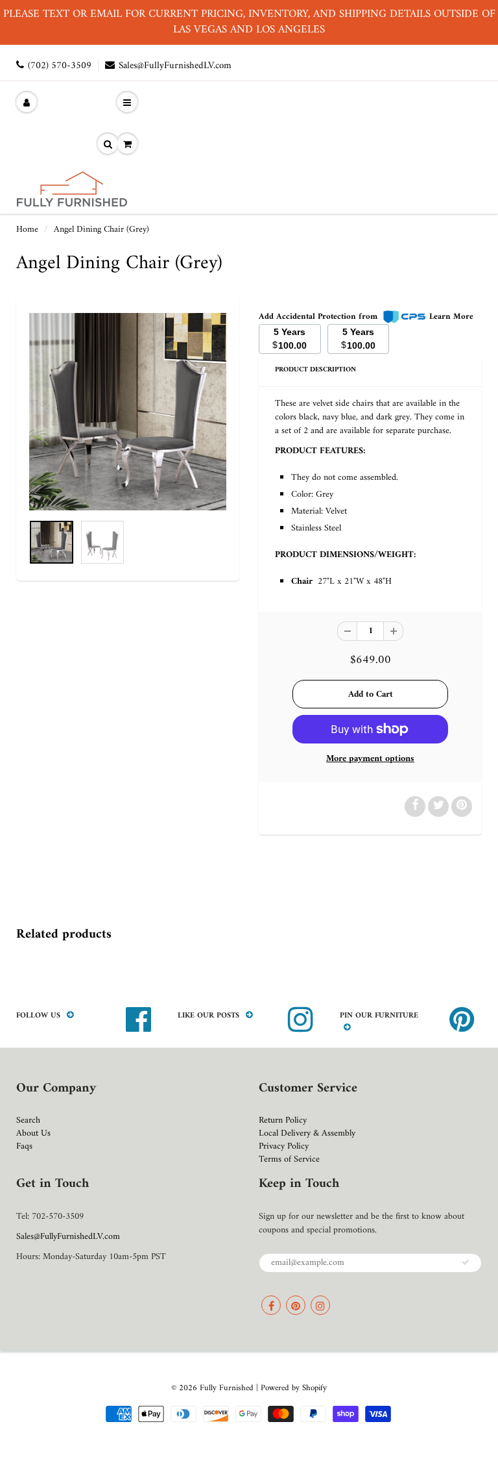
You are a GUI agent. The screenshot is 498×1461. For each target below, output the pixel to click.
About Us (33, 1133)
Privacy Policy (284, 1146)
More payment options (370, 759)
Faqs (24, 1146)
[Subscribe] (465, 1262)
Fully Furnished (228, 1387)
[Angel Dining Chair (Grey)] (128, 412)
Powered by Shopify (294, 1387)
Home (27, 229)
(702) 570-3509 (59, 66)
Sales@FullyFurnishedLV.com (175, 66)
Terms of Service (289, 1159)
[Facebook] (271, 1305)
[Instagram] (320, 1305)
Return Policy (283, 1120)
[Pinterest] (295, 1305)
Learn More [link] (451, 316)
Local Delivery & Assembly (307, 1133)
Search (28, 1120)
